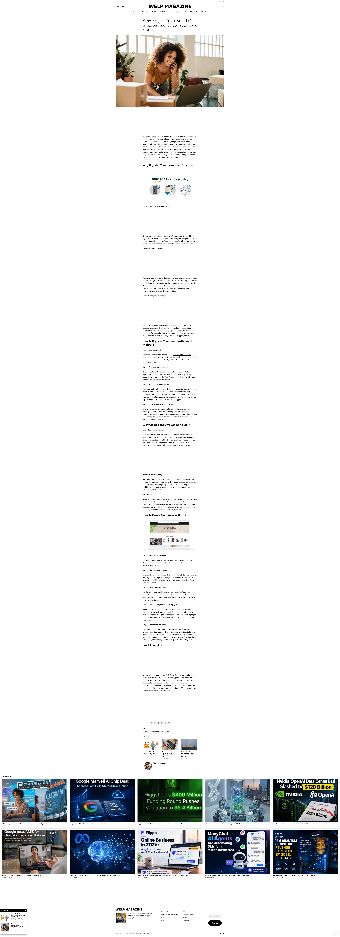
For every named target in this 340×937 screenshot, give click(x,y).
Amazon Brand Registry (182, 354)
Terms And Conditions (167, 923)
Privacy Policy (164, 920)
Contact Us (164, 917)
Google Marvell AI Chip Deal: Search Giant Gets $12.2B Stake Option (92, 824)
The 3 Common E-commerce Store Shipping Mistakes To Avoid (169, 754)
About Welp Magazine (167, 912)
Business (145, 16)
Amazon (146, 731)
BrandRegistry (155, 731)
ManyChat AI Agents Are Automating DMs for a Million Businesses (227, 875)
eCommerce (165, 731)
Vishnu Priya (278, 826)
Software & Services (188, 914)
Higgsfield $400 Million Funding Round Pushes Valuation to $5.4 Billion (161, 824)
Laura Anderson (7, 826)
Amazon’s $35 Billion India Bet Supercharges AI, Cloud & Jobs (150, 753)
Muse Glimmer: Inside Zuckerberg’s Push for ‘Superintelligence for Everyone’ (95, 875)
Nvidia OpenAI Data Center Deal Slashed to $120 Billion (291, 824)
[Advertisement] (170, 122)
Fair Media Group (144, 933)
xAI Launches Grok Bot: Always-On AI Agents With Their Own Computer (228, 824)
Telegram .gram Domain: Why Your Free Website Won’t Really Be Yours (25, 824)
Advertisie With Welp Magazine (169, 914)
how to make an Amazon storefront (165, 157)
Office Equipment (188, 912)
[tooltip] (217, 1)
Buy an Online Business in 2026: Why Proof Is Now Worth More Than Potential (163, 875)
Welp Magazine (159, 763)
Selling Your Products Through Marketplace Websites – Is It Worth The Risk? (188, 754)
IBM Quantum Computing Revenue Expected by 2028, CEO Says (294, 875)
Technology (153, 16)
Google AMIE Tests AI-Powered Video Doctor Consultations (21, 875)
